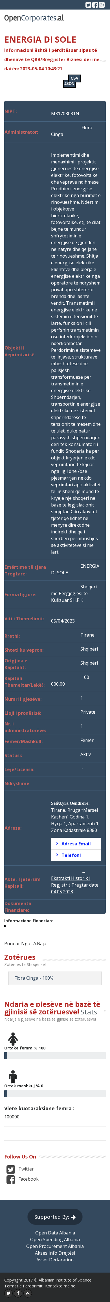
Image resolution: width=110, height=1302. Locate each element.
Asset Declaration (55, 1260)
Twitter (25, 1169)
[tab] (76, 843)
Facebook (28, 1179)
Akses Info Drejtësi (55, 1253)
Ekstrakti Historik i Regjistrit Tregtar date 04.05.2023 (74, 885)
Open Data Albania (55, 1233)
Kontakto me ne (60, 1286)
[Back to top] (27, 1293)
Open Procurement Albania (55, 1246)
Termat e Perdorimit (23, 1286)
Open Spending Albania (55, 1239)
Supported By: (51, 1216)
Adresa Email (76, 844)
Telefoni (71, 855)
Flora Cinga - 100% (34, 978)
